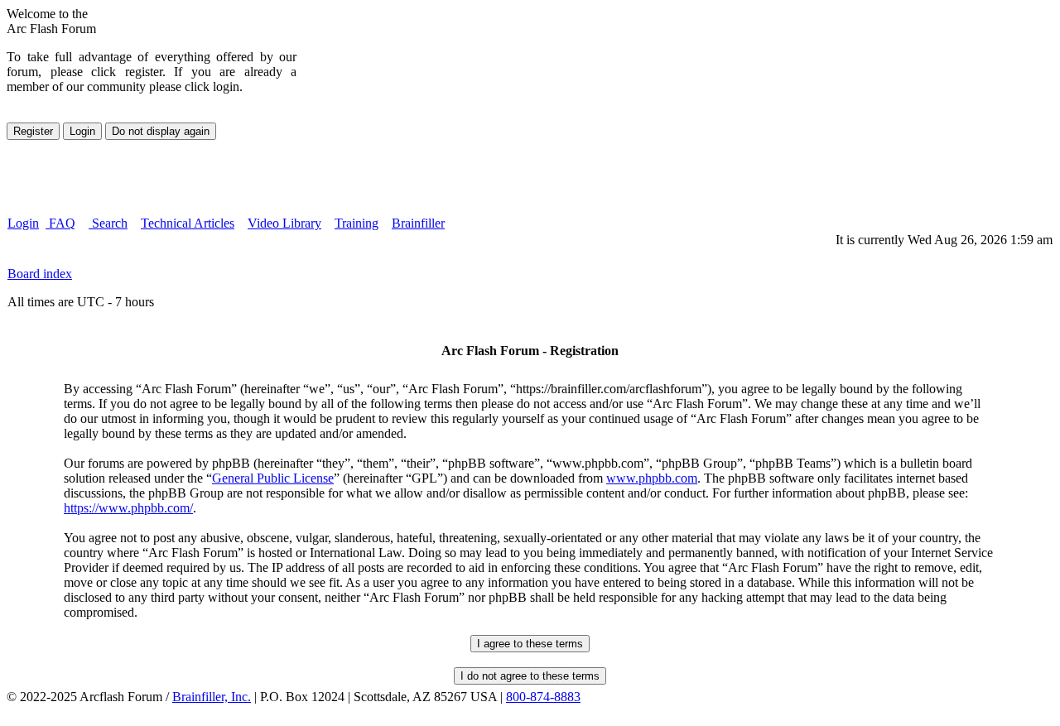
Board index (39, 274)
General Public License (273, 478)
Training (356, 223)
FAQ (60, 223)
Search (108, 223)
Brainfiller (418, 223)
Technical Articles (187, 223)
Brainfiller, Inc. (211, 697)
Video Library (284, 223)
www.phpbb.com (651, 478)
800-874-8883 (543, 697)
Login (23, 223)
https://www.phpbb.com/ (128, 508)
